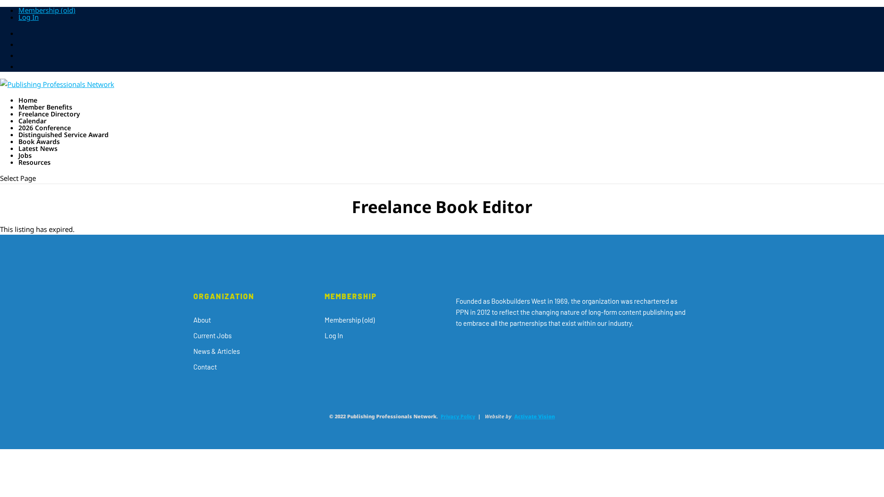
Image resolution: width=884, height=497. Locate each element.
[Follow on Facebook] (458, 349)
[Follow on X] (477, 349)
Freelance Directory (49, 114)
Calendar (32, 120)
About (202, 320)
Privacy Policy (458, 416)
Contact (205, 367)
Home (27, 100)
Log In (28, 17)
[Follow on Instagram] (495, 349)
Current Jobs (212, 335)
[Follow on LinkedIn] (513, 349)
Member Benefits (45, 107)
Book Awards (39, 141)
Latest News (38, 148)
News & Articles (216, 351)
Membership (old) (47, 10)
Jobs (25, 155)
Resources (34, 162)
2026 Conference (44, 127)
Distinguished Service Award (63, 134)
